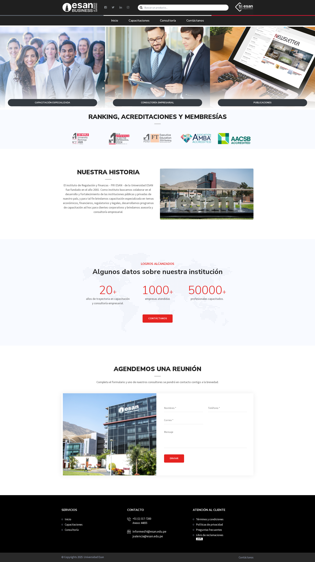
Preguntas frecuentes (209, 530)
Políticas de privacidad (209, 524)
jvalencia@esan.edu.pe (148, 536)
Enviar (174, 458)
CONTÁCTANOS (157, 318)
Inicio (114, 21)
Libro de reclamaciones (209, 535)
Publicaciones (262, 77)
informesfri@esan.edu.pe (149, 531)
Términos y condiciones (209, 519)
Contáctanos (195, 21)
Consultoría (168, 21)
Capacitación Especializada (52, 77)
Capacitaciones (139, 21)
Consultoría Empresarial (157, 77)
